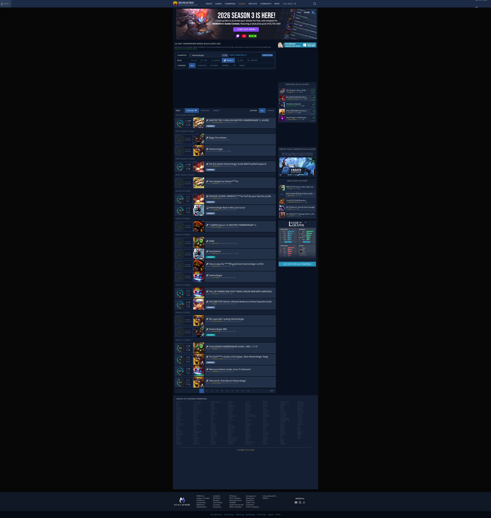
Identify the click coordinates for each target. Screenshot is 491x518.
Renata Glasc (250, 442)
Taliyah (282, 404)
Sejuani (265, 412)
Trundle (283, 416)
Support (271, 514)
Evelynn (196, 420)
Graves (196, 440)
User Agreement (216, 514)
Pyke (247, 428)
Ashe (178, 422)
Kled (229, 404)
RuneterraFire (202, 507)
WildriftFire (200, 505)
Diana (195, 410)
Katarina (214, 436)
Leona (230, 412)
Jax (212, 416)
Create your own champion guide (186, 49)
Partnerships (261, 514)
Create (209, 3)
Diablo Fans (250, 503)
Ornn (247, 422)
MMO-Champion (236, 507)
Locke (230, 418)
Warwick (301, 404)
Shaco (265, 420)
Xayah (300, 408)
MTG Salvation (235, 498)
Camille (178, 444)
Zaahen (300, 424)
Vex (281, 436)
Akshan (178, 408)
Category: (181, 65)
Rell (247, 440)
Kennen (213, 442)
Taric (282, 408)
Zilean (300, 434)
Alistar (178, 410)
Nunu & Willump (251, 416)
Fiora (195, 426)
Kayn (212, 440)
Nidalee (248, 410)
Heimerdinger (216, 402)
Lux (229, 424)
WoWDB (233, 503)
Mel (229, 434)
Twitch (282, 422)
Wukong (300, 406)
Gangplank (197, 432)
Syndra (265, 444)
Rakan (248, 434)
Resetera (216, 500)
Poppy (248, 426)
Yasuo (300, 414)
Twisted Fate (284, 420)
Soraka (265, 438)
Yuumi (300, 422)
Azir (177, 428)
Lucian (230, 420)
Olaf (247, 418)
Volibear (300, 402)
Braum (178, 438)
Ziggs (299, 432)
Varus (282, 428)
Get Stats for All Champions (297, 264)
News (277, 3)
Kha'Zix (213, 444)
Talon (282, 406)
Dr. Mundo (197, 412)
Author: (253, 110)
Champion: (182, 55)
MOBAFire (200, 496)
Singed (265, 426)
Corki (195, 406)
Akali (178, 406)
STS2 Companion (252, 507)
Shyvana (266, 424)
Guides (218, 3)
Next (272, 391)
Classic (241, 3)
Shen (264, 422)
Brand (178, 436)
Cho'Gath (196, 404)
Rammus (249, 436)
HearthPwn (250, 500)
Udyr (282, 424)
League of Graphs (203, 498)
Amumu (179, 414)
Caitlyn (178, 442)
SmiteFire (216, 496)
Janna (213, 412)
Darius (195, 408)
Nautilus (248, 406)
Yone (299, 416)
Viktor (282, 442)
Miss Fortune (232, 438)
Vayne (282, 430)
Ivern (212, 410)
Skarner (266, 432)
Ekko (195, 416)
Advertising (240, 514)
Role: (179, 60)
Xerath (300, 410)
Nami (247, 402)
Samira (265, 410)
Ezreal (195, 422)
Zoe (299, 436)
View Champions (238, 54)
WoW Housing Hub (236, 505)
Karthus (213, 432)
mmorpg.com (251, 496)
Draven (196, 414)
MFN (6, 3)
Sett (264, 418)
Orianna (248, 420)
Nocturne (249, 414)
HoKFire (266, 498)
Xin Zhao (301, 412)
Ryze (264, 408)
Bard (178, 430)
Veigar (282, 432)
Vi (281, 438)
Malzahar (231, 428)
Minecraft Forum (236, 500)
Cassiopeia (197, 402)
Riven (265, 404)
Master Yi (231, 432)
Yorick (300, 418)
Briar (178, 440)
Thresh (282, 412)
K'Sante (213, 424)
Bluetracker (250, 498)
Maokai (230, 430)
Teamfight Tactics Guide (245, 450)
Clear (225, 55)
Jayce (213, 418)
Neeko (248, 408)
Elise (195, 418)
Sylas (265, 442)
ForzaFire (216, 505)
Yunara (300, 420)
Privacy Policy (229, 514)
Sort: (178, 110)
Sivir (264, 430)
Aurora (178, 426)
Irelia (212, 408)
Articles (278, 514)
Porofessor (201, 500)
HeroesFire (217, 507)
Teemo (282, 410)
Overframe (250, 505)
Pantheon (249, 424)
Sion (264, 428)
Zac (299, 426)
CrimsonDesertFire (269, 496)
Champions (230, 3)
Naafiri (230, 444)
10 (248, 391)
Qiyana (248, 430)
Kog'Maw (231, 406)
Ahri (177, 404)
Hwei (212, 404)
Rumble (265, 406)
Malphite (231, 426)
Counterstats (201, 503)
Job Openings (250, 514)
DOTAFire (216, 498)
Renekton (249, 444)
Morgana (231, 442)
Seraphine (266, 416)
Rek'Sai (248, 438)
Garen (195, 434)
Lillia (229, 414)
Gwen (195, 442)
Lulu (229, 422)
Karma (213, 430)
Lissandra (231, 416)
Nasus (248, 404)
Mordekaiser (232, 440)
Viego (282, 440)
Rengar (265, 402)
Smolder (266, 434)
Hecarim (196, 444)
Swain (265, 440)
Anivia (178, 416)
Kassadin (214, 434)
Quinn (248, 432)
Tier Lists (252, 3)
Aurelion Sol (180, 424)
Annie (178, 418)
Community (265, 3)
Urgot (282, 426)
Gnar (195, 436)
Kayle (213, 438)
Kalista (213, 428)
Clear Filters (267, 55)
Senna (265, 414)
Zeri (299, 430)
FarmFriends (217, 503)
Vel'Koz (282, 434)
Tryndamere (284, 418)
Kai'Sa (213, 426)
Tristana (283, 414)
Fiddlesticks (197, 424)
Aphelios (179, 420)
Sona (264, 436)
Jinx (212, 422)
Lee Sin (230, 410)
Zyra (299, 438)
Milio (230, 436)
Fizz (194, 428)
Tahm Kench (284, 402)
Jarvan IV (214, 414)
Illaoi (212, 406)
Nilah (247, 412)
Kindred (231, 402)
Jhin (212, 420)
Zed (299, 428)
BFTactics (233, 496)
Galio (195, 430)
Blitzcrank (179, 434)
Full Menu (288, 3)
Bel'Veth (179, 432)
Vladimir (283, 444)
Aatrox (178, 402)
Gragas (196, 438)
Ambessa (179, 412)
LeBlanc (231, 408)
